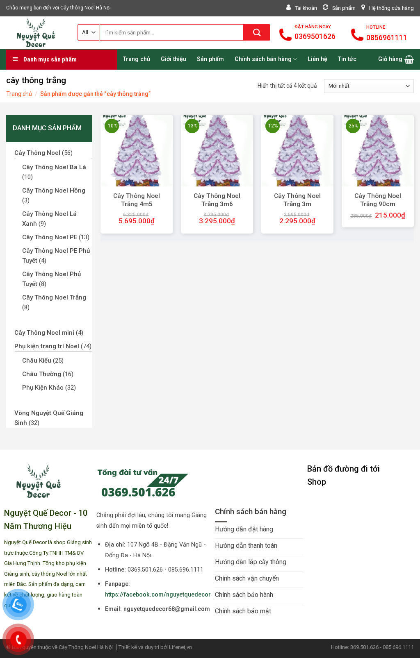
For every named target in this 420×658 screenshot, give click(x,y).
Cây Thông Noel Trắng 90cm (377, 200)
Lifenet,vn (180, 647)
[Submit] (257, 32)
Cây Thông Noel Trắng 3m (297, 200)
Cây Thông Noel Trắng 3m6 (217, 200)
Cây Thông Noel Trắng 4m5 (136, 200)
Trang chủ (19, 94)
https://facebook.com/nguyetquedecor (158, 594)
